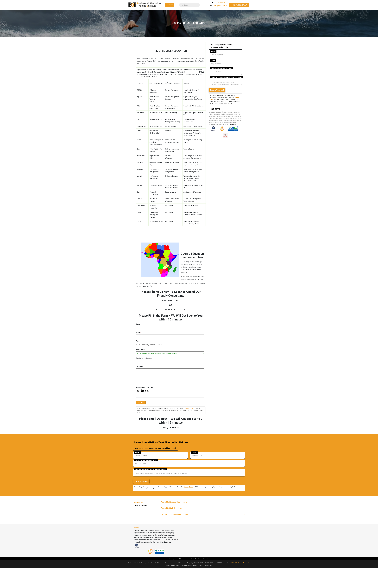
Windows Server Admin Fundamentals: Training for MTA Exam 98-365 (192, 178)
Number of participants (144, 358)
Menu (169, 5)
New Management (156, 126)
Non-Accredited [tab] (141, 505)
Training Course (188, 149)
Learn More (232, 124)
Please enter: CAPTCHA (144, 387)
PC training (169, 206)
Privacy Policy (190, 408)
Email (138, 332)
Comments (139, 366)
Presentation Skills (156, 221)
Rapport (168, 131)
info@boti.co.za (220, 5)
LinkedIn (247, 563)
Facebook (241, 563)
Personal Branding (156, 185)
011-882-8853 (220, 2)
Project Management (172, 90)
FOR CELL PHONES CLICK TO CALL (170, 309)
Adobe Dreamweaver (190, 206)
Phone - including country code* (221, 68)
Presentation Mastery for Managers (154, 214)
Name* (213, 51)
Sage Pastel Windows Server (193, 106)
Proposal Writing (171, 113)
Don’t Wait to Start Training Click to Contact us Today (239, 4)
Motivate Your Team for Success (154, 99)
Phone (138, 341)
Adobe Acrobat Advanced (192, 192)
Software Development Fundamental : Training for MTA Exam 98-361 (192, 133)
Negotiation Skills (156, 119)
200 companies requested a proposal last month (222, 45)
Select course (140, 349)
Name (138, 324)
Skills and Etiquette (171, 176)
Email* (213, 60)
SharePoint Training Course (192, 126)
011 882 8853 (233, 563)
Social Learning (170, 192)
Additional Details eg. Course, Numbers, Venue (226, 77)
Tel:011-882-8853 (171, 300)
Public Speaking (170, 126)
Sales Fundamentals (172, 162)
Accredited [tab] (138, 502)
